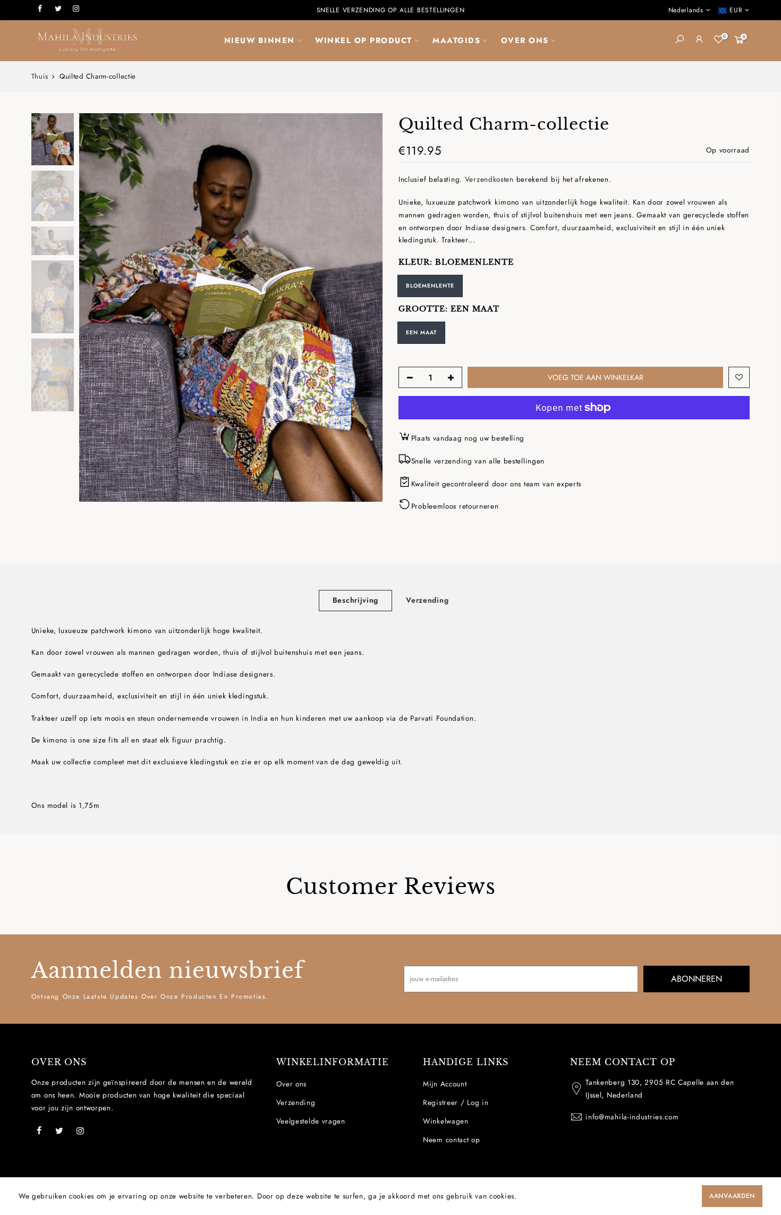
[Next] (363, 307)
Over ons (291, 1084)
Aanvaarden (732, 1196)
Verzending (427, 600)
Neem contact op (451, 1140)
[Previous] (97, 307)
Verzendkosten (489, 179)
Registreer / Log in (455, 1103)
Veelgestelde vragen (310, 1121)
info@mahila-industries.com (631, 1117)
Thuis (39, 76)
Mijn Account (444, 1084)
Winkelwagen (446, 1121)
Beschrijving (355, 600)
